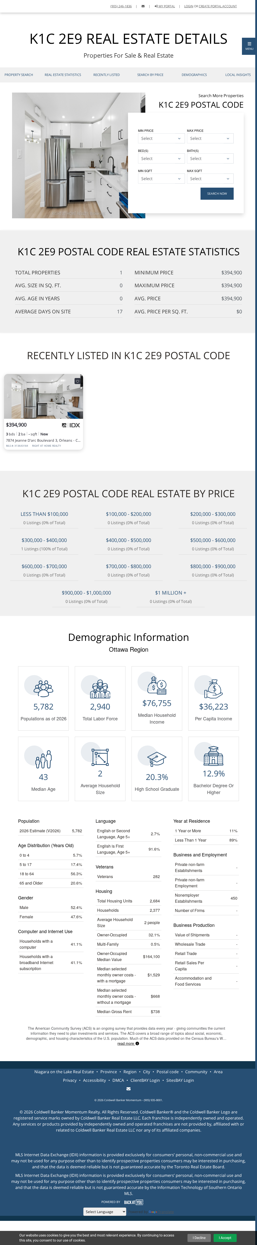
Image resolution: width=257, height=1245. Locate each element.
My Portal (166, 6)
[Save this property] (77, 381)
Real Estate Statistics (63, 74)
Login (188, 6)
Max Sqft (194, 171)
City (146, 1071)
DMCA (118, 1080)
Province (108, 1071)
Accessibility (94, 1080)
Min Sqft (145, 171)
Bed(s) (143, 150)
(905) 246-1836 (121, 6)
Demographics (194, 74)
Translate (166, 1211)
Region (130, 1071)
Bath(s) (193, 150)
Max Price (195, 130)
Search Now (217, 193)
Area (218, 1071)
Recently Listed (106, 74)
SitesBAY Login (180, 1080)
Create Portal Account (218, 6)
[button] (249, 46)
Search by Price (150, 74)
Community (196, 1071)
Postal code (168, 1071)
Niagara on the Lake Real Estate (64, 1071)
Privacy (70, 1080)
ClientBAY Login (145, 1080)
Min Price (146, 130)
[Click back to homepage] (9, 5)
